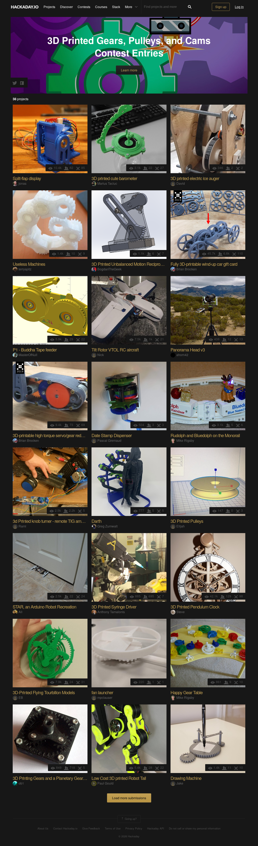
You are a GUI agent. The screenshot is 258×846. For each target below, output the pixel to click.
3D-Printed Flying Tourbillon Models (44, 692)
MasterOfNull (28, 354)
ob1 (21, 783)
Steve (180, 611)
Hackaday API (155, 828)
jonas (22, 183)
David (180, 183)
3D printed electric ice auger (195, 178)
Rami (22, 526)
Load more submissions (129, 798)
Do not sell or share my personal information (195, 828)
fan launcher (102, 692)
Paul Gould (105, 783)
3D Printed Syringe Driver (114, 606)
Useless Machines (29, 264)
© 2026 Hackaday (129, 836)
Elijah (180, 526)
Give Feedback (91, 828)
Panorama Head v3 (188, 349)
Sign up (220, 6)
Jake (179, 783)
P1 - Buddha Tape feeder (35, 349)
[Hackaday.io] (24, 7)
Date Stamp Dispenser (112, 435)
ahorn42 (182, 354)
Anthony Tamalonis (111, 611)
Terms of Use (113, 828)
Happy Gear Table (187, 692)
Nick (100, 354)
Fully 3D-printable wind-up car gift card (204, 264)
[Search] (190, 7)
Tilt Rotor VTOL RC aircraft (115, 349)
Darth (96, 521)
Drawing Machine (186, 778)
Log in (239, 6)
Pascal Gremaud (109, 440)
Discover (66, 6)
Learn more (129, 70)
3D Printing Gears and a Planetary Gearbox (51, 778)
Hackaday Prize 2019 (178, 196)
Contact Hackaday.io (65, 828)
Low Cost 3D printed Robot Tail (119, 778)
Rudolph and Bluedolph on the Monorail (205, 435)
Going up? (130, 818)
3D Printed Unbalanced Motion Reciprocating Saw (136, 264)
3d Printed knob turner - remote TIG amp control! (55, 521)
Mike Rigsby (185, 440)
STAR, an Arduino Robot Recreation (44, 606)
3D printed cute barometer (114, 178)
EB (21, 697)
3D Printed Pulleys (187, 521)
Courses (101, 6)
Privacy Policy (133, 828)
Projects (49, 6)
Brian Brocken (186, 269)
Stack (116, 6)
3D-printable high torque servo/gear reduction (52, 435)
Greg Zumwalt (107, 526)
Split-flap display (27, 178)
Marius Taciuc (107, 183)
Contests (84, 6)
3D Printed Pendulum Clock (195, 606)
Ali (20, 611)
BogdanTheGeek (109, 269)
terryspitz (25, 269)
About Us (42, 828)
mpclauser (104, 697)
